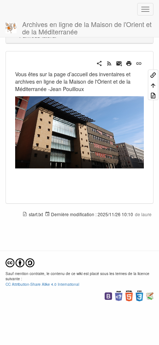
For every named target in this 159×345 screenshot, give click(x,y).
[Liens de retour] (153, 74)
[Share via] (99, 62)
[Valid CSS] (139, 295)
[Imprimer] (129, 62)
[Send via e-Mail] (119, 62)
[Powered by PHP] (118, 295)
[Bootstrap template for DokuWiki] (108, 295)
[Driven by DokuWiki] (149, 295)
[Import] (153, 95)
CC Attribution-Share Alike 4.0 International (42, 284)
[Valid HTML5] (129, 295)
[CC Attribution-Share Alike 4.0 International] (20, 262)
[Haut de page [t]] (153, 84)
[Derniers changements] (109, 62)
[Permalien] (139, 62)
